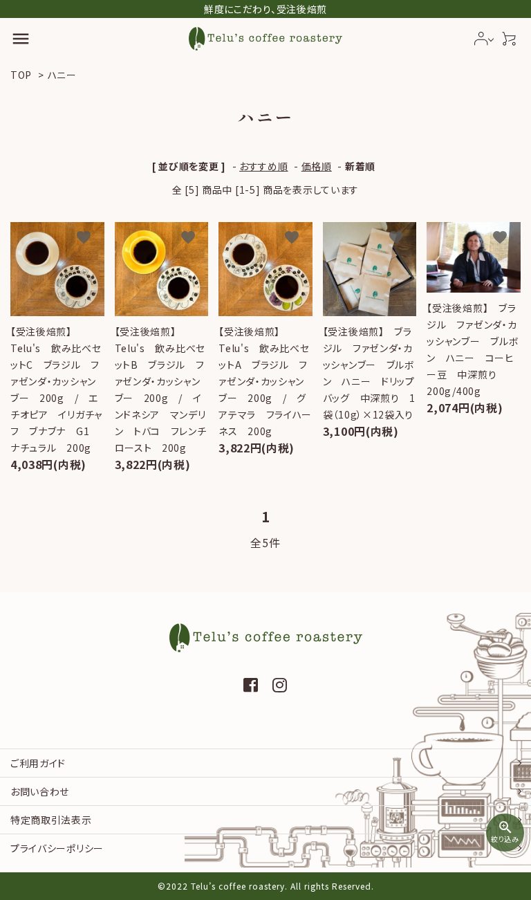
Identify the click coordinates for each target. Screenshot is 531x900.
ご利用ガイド (38, 763)
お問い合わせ (39, 791)
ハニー (62, 75)
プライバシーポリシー (57, 848)
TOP (21, 75)
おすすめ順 (263, 166)
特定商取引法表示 (51, 820)
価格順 (316, 166)
